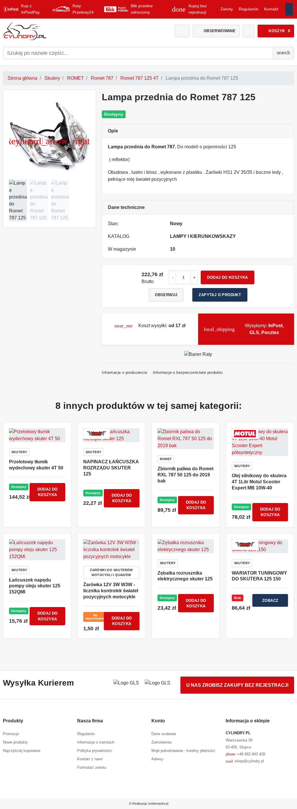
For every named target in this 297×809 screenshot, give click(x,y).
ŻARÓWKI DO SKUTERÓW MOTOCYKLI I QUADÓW (111, 572)
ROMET (75, 78)
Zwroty (226, 9)
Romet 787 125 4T (139, 78)
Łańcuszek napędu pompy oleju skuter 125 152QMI (34, 586)
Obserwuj (166, 295)
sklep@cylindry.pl (245, 761)
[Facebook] (289, 9)
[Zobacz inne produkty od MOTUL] (245, 433)
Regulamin (248, 9)
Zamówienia (161, 742)
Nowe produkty (15, 742)
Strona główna (22, 78)
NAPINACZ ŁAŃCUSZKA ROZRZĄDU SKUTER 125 (111, 467)
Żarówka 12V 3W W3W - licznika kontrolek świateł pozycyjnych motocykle (110, 590)
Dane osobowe (163, 734)
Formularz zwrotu (91, 767)
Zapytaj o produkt (220, 295)
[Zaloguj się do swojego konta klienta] (182, 31)
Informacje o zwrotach (95, 742)
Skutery (52, 78)
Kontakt (271, 9)
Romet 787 (102, 78)
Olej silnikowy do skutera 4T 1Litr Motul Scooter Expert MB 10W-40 (259, 481)
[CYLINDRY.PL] (49, 31)
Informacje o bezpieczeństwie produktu (188, 372)
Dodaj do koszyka (227, 277)
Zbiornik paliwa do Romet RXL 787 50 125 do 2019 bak (185, 474)
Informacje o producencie (124, 372)
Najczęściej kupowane (21, 750)
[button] (276, 31)
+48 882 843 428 (245, 754)
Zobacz (270, 600)
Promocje (11, 734)
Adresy (157, 759)
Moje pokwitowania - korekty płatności (183, 750)
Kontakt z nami (90, 759)
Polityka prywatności (94, 750)
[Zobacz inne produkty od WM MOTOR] (96, 433)
